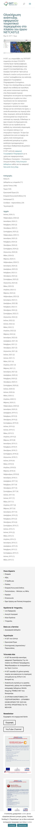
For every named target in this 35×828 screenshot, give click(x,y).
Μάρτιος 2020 (8, 402)
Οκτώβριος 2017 (9, 488)
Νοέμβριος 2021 (9, 344)
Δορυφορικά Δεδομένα (12, 630)
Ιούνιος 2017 (8, 498)
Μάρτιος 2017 (8, 508)
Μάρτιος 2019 (8, 440)
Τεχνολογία (7, 206)
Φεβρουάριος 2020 (10, 406)
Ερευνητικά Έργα (9, 192)
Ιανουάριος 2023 (9, 300)
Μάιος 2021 (8, 361)
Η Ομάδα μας (9, 581)
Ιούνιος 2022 (8, 324)
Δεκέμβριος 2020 (9, 375)
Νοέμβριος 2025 (9, 225)
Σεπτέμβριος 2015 (10, 553)
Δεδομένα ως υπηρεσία (12, 182)
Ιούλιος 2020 (8, 389)
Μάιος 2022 (8, 327)
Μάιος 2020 (8, 396)
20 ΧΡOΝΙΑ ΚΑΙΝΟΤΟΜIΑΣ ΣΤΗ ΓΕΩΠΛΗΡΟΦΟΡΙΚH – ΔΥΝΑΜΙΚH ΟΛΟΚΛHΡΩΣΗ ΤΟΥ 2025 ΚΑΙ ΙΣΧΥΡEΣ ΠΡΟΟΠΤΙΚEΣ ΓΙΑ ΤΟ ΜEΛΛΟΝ (17, 702)
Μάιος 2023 (8, 286)
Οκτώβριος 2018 (9, 450)
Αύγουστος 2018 (9, 457)
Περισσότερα (22, 825)
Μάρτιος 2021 (8, 368)
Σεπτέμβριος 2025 (10, 231)
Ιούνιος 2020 (8, 392)
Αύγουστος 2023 (9, 283)
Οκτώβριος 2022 (9, 310)
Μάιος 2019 (8, 433)
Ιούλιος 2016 (8, 529)
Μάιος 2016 (8, 536)
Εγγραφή (9, 722)
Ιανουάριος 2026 (9, 221)
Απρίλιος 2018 (9, 467)
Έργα (15, 36)
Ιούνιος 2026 (8, 214)
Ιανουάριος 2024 (9, 266)
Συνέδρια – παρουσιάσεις (12, 203)
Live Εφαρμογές (10, 611)
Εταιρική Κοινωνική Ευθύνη (13, 196)
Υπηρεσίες (8, 621)
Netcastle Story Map (11, 167)
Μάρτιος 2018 (8, 471)
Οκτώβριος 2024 (9, 245)
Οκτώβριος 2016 (9, 522)
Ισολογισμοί (8, 199)
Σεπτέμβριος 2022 (10, 313)
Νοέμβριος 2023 (9, 272)
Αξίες (6, 577)
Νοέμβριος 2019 (9, 416)
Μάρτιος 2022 (8, 334)
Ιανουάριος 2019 (9, 443)
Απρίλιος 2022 (9, 331)
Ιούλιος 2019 (8, 426)
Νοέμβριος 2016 (9, 519)
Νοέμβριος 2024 (9, 242)
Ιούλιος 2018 (8, 461)
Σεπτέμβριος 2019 (10, 423)
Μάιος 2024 (8, 255)
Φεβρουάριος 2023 (10, 296)
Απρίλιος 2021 (9, 365)
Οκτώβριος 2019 (9, 420)
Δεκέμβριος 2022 (9, 303)
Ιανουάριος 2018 (9, 478)
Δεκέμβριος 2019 (9, 413)
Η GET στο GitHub (11, 639)
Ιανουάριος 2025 (9, 238)
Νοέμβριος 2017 (9, 484)
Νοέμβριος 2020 (9, 378)
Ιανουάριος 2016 (9, 543)
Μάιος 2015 (8, 560)
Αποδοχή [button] (12, 825)
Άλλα (5, 179)
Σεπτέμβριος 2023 (10, 279)
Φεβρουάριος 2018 (10, 474)
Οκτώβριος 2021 (9, 348)
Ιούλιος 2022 (8, 320)
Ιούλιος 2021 (8, 355)
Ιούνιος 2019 (8, 430)
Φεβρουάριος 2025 (10, 235)
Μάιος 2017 (8, 502)
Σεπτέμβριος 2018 (10, 454)
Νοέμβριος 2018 (9, 447)
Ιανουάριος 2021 (9, 372)
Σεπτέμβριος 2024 (10, 249)
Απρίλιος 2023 (9, 290)
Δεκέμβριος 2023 (9, 269)
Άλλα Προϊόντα (10, 618)
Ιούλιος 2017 (8, 495)
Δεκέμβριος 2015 (9, 546)
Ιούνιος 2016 (8, 532)
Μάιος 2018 (8, 464)
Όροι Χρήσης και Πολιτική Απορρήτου (18, 601)
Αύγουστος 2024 (9, 252)
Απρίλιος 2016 (9, 539)
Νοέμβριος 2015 (9, 549)
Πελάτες (7, 584)
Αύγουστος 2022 (9, 317)
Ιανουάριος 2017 (9, 512)
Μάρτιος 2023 (8, 293)
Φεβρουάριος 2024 (10, 262)
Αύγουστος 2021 (9, 351)
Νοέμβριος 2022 (9, 307)
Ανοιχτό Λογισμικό (11, 614)
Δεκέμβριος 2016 (9, 515)
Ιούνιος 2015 (8, 556)
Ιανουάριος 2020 (9, 409)
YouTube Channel (13, 729)
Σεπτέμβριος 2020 (10, 385)
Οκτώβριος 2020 (9, 382)
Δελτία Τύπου (8, 186)
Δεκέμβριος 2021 (9, 341)
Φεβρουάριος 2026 (10, 218)
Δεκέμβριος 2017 (9, 481)
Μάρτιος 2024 (8, 259)
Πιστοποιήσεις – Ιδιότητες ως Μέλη (17, 591)
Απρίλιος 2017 (9, 505)
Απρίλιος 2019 (9, 437)
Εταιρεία (8, 574)
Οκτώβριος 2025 (9, 228)
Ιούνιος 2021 (8, 358)
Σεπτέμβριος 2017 (10, 491)
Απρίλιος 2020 (9, 399)
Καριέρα (7, 595)
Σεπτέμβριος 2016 (10, 525)
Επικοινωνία (9, 598)
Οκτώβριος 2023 (9, 276)
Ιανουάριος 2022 (9, 337)
